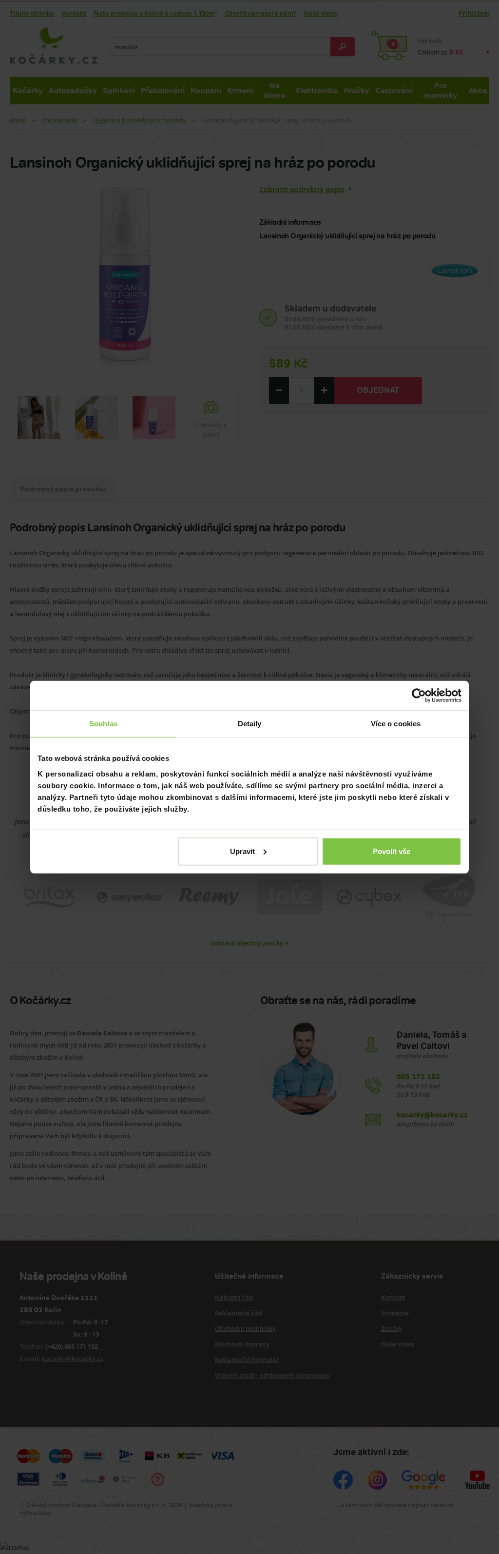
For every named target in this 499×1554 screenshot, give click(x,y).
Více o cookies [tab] (396, 723)
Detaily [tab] (250, 723)
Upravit (242, 851)
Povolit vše (391, 851)
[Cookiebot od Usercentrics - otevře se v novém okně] (418, 695)
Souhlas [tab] (103, 723)
